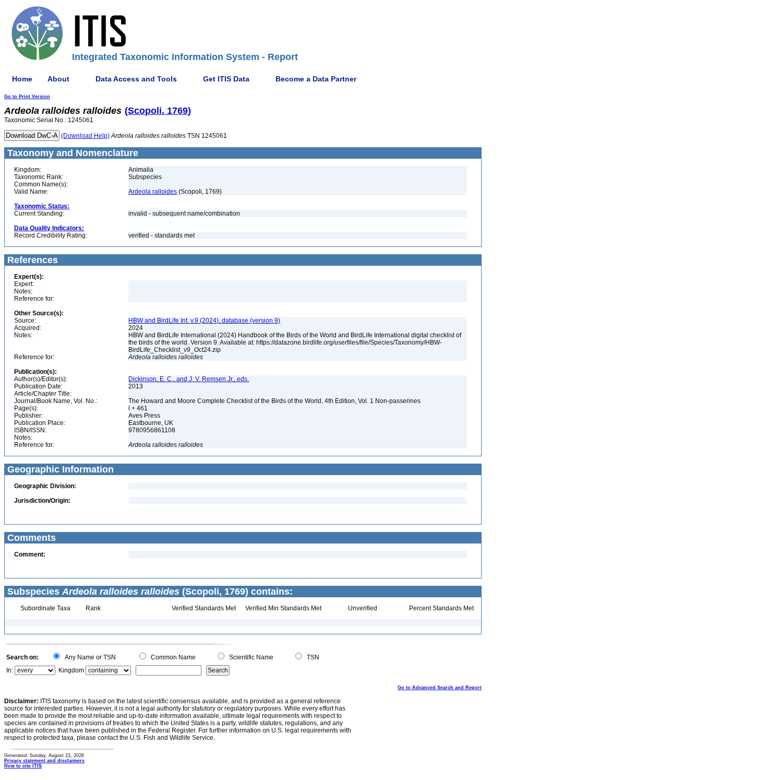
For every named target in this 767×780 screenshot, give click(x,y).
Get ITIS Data (226, 79)
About (58, 79)
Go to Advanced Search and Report (440, 687)
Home (22, 79)
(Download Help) (85, 135)
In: (9, 670)
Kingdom (71, 670)
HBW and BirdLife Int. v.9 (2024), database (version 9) (204, 320)
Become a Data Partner (315, 79)
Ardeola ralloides (152, 191)
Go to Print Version (27, 96)
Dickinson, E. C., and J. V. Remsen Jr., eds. (188, 379)
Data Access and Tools (136, 79)
